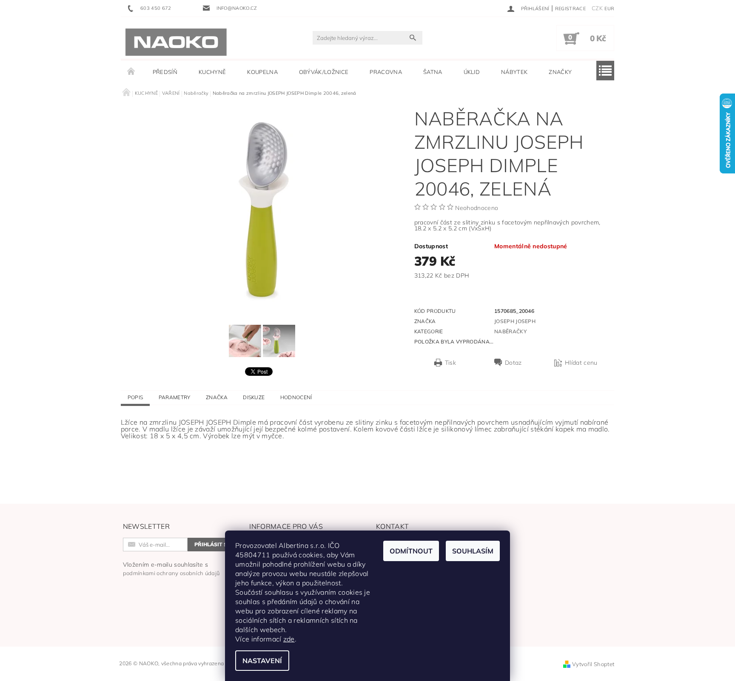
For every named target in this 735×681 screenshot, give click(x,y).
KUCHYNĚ (212, 71)
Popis (135, 397)
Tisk (450, 362)
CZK (597, 8)
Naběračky (510, 331)
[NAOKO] (176, 42)
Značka (217, 397)
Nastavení (262, 660)
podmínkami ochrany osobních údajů (171, 573)
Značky (560, 71)
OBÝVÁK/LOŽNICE (323, 71)
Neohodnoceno (476, 208)
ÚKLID (472, 71)
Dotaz (513, 362)
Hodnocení (296, 397)
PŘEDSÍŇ (165, 71)
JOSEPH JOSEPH (515, 321)
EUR (609, 8)
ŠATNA (432, 71)
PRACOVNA (386, 71)
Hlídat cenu (581, 362)
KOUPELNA (262, 71)
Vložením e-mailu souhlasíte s (171, 568)
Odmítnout (411, 551)
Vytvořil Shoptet (593, 664)
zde (289, 639)
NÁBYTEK (514, 71)
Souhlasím (472, 551)
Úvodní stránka (131, 72)
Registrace (570, 8)
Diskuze (254, 397)
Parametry (175, 397)
